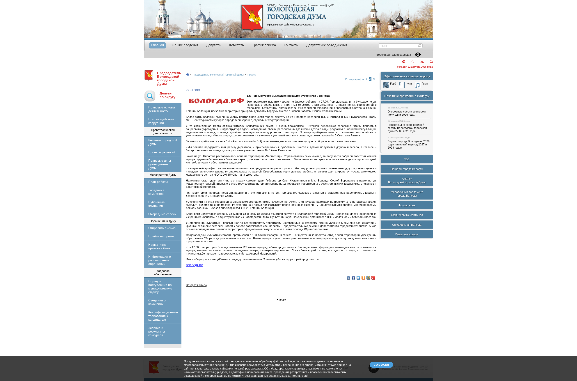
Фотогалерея (406, 205)
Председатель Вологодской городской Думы (169, 78)
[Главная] (401, 62)
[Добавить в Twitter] (358, 278)
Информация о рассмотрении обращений (159, 260)
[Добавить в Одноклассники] (363, 278)
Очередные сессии (162, 214)
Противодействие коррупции (161, 121)
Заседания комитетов (156, 191)
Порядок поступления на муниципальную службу (160, 286)
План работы (158, 182)
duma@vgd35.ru (328, 5)
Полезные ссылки (406, 234)
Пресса (251, 74)
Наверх (281, 299)
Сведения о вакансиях (157, 302)
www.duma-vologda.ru (302, 24)
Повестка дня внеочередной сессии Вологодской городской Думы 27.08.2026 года (407, 128)
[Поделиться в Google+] (373, 278)
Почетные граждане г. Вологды (407, 96)
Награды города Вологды (407, 169)
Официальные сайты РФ (407, 215)
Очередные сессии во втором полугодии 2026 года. (407, 113)
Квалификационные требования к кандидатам (162, 315)
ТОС (407, 159)
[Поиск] (410, 62)
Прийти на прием (161, 236)
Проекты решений (161, 152)
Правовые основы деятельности (161, 109)
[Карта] (419, 62)
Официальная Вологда (406, 224)
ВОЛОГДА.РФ (194, 265)
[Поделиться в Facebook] (353, 278)
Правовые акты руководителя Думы (159, 164)
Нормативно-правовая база (159, 246)
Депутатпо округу (167, 95)
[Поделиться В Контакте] (348, 278)
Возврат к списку (196, 285)
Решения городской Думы (162, 142)
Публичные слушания (156, 203)
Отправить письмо (162, 228)
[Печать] (429, 62)
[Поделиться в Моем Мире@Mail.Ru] (368, 278)
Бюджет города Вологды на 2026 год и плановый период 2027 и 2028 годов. (409, 144)
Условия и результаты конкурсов (156, 331)
